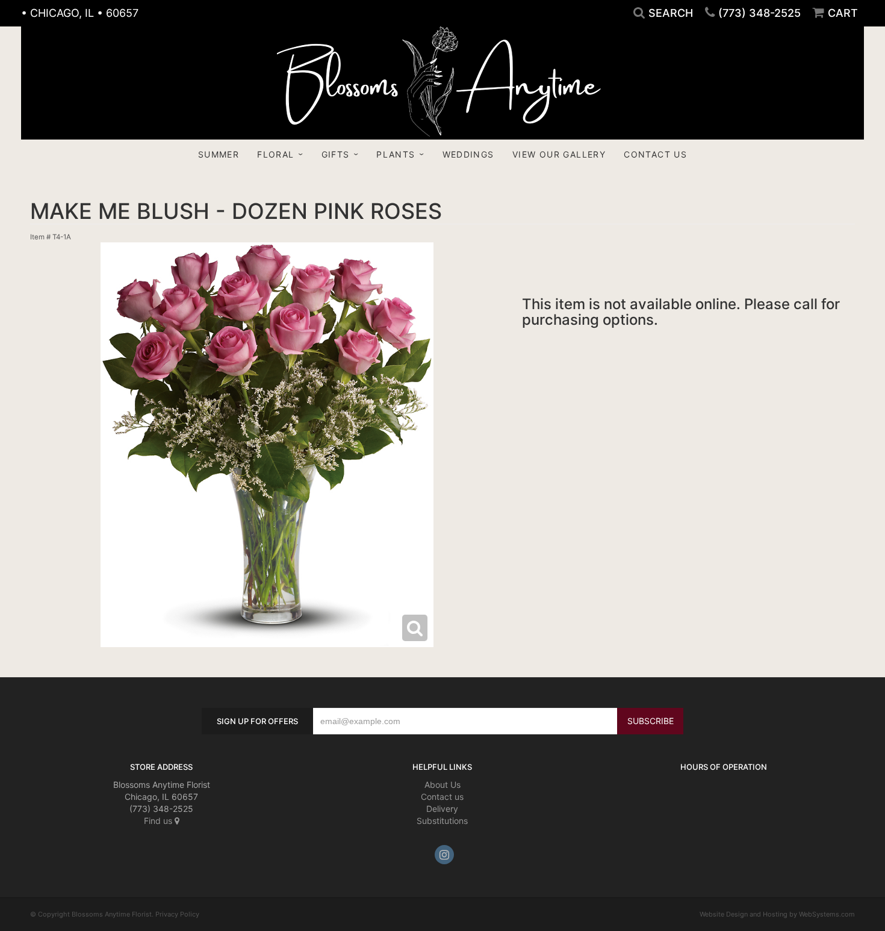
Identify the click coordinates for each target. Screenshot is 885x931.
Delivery (442, 808)
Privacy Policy (177, 914)
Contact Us (655, 154)
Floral (275, 154)
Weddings (468, 154)
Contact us (442, 796)
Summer (218, 154)
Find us (159, 821)
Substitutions (442, 821)
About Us (442, 784)
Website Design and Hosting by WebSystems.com (777, 914)
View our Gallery (559, 154)
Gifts (335, 154)
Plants (395, 154)
